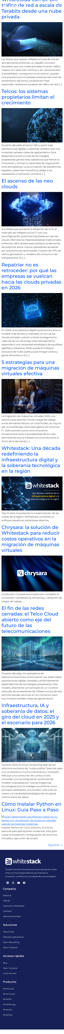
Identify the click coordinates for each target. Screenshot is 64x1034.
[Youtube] (18, 882)
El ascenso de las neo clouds (27, 183)
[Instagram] (13, 882)
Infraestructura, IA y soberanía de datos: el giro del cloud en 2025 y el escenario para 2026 (30, 713)
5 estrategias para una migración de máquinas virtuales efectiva (30, 368)
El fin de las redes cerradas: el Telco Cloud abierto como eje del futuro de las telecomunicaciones (29, 619)
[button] (58, 7)
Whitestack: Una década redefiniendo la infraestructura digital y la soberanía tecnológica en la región (30, 459)
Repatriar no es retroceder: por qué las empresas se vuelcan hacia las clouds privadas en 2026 (31, 276)
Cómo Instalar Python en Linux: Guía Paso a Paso (31, 807)
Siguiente (55, 845)
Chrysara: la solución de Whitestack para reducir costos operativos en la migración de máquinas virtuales (30, 538)
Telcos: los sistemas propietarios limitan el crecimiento (27, 97)
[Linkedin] (7, 882)
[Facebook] (24, 882)
